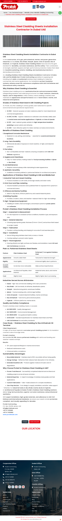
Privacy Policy (36, 502)
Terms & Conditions (38, 506)
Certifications (36, 495)
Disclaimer (35, 504)
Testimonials (7, 499)
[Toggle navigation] (59, 6)
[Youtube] (23, 486)
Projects (5, 506)
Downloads (35, 497)
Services (5, 502)
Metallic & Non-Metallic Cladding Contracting (38, 12)
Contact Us (6, 511)
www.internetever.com (35, 519)
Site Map (34, 511)
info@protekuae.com (39, 1)
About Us (5, 497)
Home (5, 12)
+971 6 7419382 (9, 482)
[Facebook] (9, 486)
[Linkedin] (19, 486)
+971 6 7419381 (8, 1)
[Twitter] (12, 486)
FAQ (33, 508)
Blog (33, 499)
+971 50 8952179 (23, 1)
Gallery (5, 508)
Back (25, 422)
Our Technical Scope (16, 12)
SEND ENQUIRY (31, 19)
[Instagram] (16, 486)
